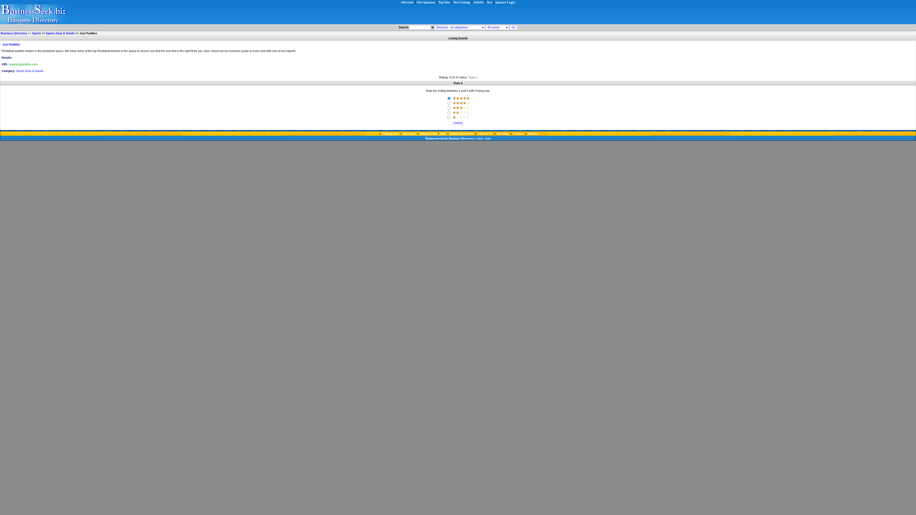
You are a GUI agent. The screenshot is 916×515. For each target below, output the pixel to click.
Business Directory (461, 138)
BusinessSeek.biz (437, 138)
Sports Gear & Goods (60, 33)
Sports (36, 33)
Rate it (473, 77)
